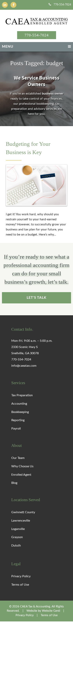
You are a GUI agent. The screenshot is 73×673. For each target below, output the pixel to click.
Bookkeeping (20, 411)
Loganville (18, 528)
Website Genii (51, 610)
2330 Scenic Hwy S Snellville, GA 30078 (25, 350)
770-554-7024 (62, 4)
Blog (14, 482)
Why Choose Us (22, 466)
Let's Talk (36, 297)
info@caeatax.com (23, 365)
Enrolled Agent (21, 474)
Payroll (16, 428)
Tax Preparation (22, 395)
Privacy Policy (21, 576)
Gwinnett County (23, 512)
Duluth (16, 545)
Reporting (18, 420)
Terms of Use (20, 584)
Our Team (18, 458)
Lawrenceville (20, 520)
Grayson (17, 537)
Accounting (19, 403)
